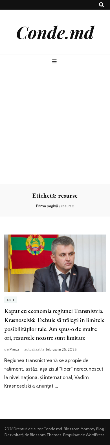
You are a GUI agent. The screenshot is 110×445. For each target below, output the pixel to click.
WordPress (95, 434)
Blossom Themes (45, 434)
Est (11, 300)
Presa (14, 349)
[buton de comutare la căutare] (101, 5)
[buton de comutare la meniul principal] (55, 61)
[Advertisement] (55, 126)
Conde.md (55, 32)
